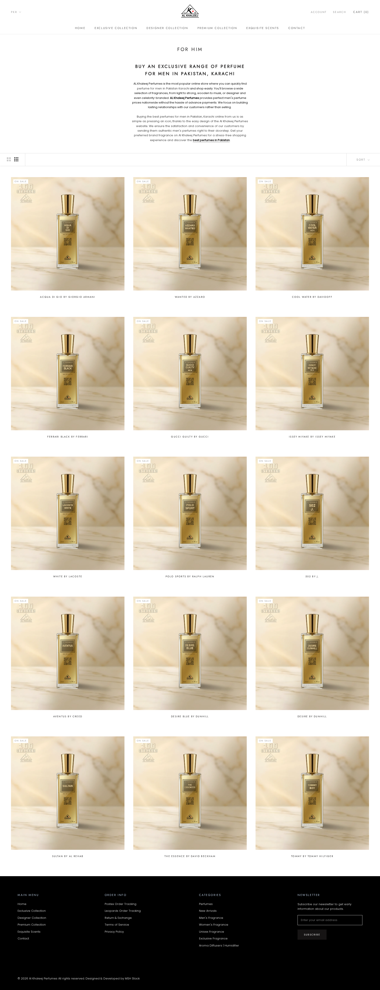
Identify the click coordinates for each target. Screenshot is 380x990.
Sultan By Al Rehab (68, 856)
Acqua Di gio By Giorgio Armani (67, 297)
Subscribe (312, 934)
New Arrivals (208, 911)
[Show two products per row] (9, 159)
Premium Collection (217, 28)
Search (339, 12)
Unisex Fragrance (211, 932)
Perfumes (206, 904)
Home (80, 28)
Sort (361, 160)
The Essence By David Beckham (190, 856)
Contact (296, 28)
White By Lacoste (67, 576)
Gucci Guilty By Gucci (190, 436)
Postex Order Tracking (120, 904)
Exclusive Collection (116, 28)
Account (319, 12)
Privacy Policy (114, 932)
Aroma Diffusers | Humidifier (219, 945)
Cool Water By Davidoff (312, 297)
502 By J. (312, 576)
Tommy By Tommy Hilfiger (312, 856)
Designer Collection (167, 28)
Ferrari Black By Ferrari (67, 436)
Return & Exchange (118, 918)
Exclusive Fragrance (213, 938)
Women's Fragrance (213, 925)
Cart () (361, 12)
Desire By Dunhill (312, 716)
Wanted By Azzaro (190, 297)
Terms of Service (117, 925)
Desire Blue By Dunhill (190, 716)
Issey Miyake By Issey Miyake (312, 436)
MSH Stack (132, 978)
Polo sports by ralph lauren (190, 576)
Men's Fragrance (211, 918)
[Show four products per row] (16, 159)
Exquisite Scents (262, 28)
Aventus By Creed (67, 716)
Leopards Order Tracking (123, 911)
